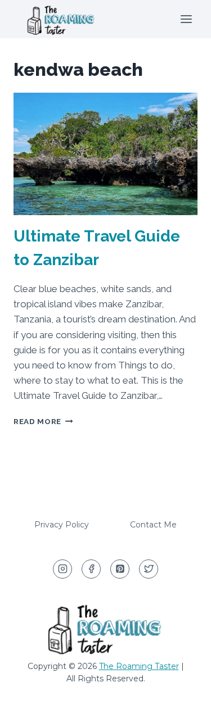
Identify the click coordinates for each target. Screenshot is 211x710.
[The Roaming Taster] (61, 19)
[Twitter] (148, 569)
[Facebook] (91, 569)
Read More (43, 421)
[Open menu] (185, 19)
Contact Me (153, 525)
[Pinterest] (119, 569)
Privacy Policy (61, 525)
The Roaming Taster (139, 666)
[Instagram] (62, 569)
